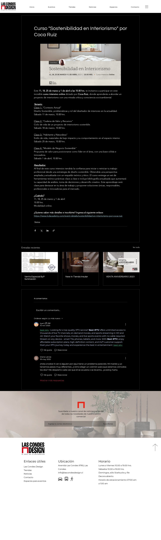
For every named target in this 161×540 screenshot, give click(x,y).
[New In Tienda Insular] (80, 262)
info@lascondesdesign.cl (70, 472)
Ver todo (136, 247)
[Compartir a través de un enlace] (53, 230)
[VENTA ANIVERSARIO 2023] (121, 262)
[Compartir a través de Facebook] (35, 230)
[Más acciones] (125, 324)
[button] (146, 7)
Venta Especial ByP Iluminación (35, 277)
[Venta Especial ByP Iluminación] (40, 262)
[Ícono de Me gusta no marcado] (41, 350)
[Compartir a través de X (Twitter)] (41, 230)
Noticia (37, 222)
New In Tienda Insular (76, 276)
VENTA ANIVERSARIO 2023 (120, 276)
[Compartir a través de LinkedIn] (47, 230)
